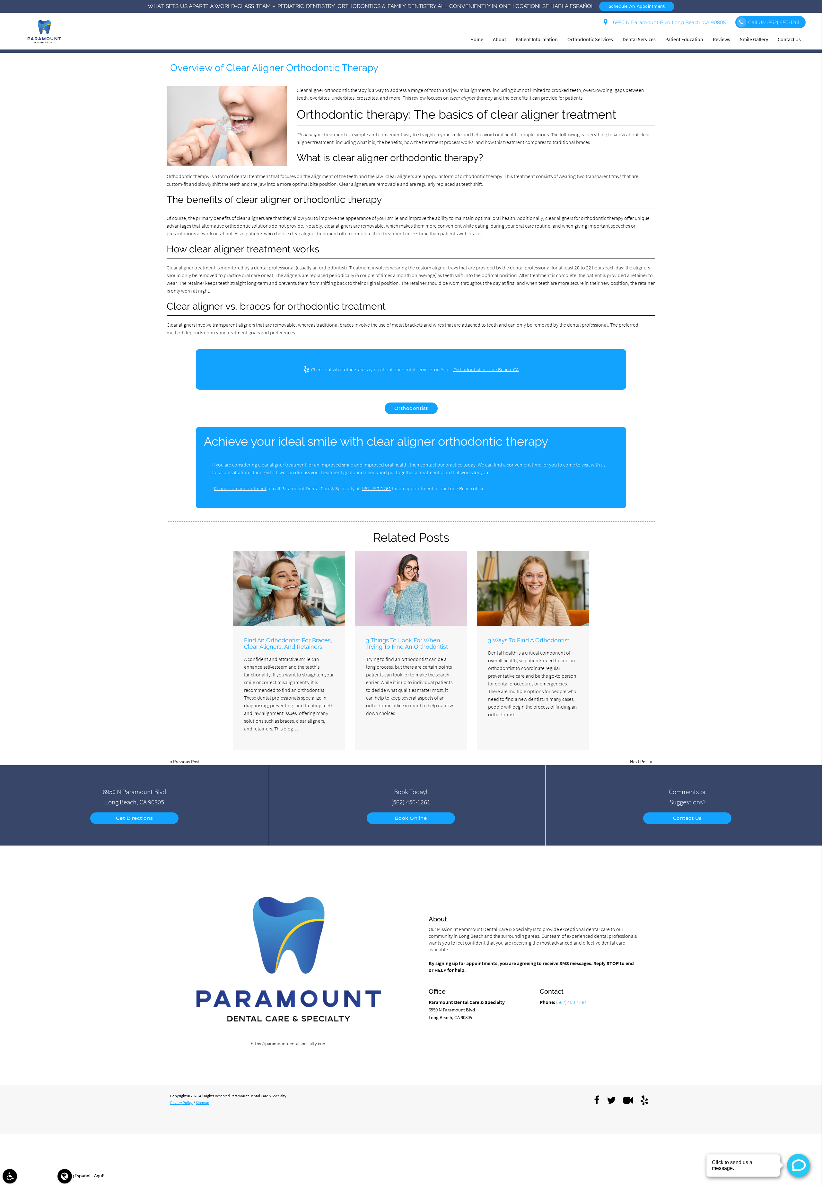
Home (476, 39)
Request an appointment (240, 488)
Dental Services (639, 39)
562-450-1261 (376, 488)
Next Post (639, 761)
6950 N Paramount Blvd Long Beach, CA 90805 (668, 22)
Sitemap (202, 1102)
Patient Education (684, 39)
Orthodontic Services (590, 39)
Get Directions (134, 818)
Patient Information (537, 39)
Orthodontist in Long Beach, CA (486, 369)
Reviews (721, 39)
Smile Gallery (754, 39)
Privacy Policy (181, 1102)
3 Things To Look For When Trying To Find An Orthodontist (407, 643)
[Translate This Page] (64, 1176)
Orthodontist (411, 408)
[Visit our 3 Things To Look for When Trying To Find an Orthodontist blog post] (411, 588)
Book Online (411, 818)
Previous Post (186, 761)
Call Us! (773, 22)
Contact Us (789, 39)
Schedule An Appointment (637, 6)
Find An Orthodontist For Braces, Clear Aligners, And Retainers (288, 643)
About (499, 39)
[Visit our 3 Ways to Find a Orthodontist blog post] (533, 588)
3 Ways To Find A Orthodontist (528, 640)
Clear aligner (310, 90)
